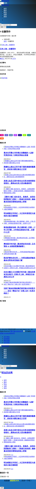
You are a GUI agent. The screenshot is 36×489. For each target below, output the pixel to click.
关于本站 (7, 337)
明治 (5, 12)
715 (12, 455)
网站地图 (7, 341)
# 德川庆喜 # (13, 322)
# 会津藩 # (22, 315)
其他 (5, 16)
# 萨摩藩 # (4, 309)
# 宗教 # (11, 305)
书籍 (2, 135)
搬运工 (2, 58)
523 (12, 469)
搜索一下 (3, 27)
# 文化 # (22, 319)
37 (11, 408)
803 (12, 436)
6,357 (13, 58)
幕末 (5, 10)
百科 (29, 135)
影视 (11, 135)
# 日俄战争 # (4, 315)
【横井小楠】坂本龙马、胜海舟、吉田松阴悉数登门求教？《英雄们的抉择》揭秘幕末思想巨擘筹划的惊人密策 (19, 199)
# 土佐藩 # (4, 322)
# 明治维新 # (20, 305)
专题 (5, 14)
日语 (20, 135)
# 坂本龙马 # (22, 322)
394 (12, 422)
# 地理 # (3, 305)
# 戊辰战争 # (4, 312)
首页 (5, 8)
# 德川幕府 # (13, 309)
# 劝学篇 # (13, 315)
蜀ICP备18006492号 (16, 331)
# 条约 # (29, 319)
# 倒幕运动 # (4, 319)
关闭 (2, 488)
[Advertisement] (18, 103)
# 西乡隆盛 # (14, 319)
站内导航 (7, 342)
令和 (6, 135)
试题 (2, 138)
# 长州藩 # (22, 309)
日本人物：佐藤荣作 (8, 49)
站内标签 (7, 339)
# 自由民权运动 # (22, 312)
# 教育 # (12, 312)
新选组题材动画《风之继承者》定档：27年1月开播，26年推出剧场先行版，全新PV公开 (19, 229)
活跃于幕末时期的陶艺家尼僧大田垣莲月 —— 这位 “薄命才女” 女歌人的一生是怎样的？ (19, 290)
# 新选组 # (30, 309)
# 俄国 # (31, 322)
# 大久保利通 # (5, 325)
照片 (24, 135)
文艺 (15, 135)
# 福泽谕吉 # (29, 305)
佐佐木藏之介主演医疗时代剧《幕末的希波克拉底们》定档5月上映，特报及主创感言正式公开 (19, 274)
